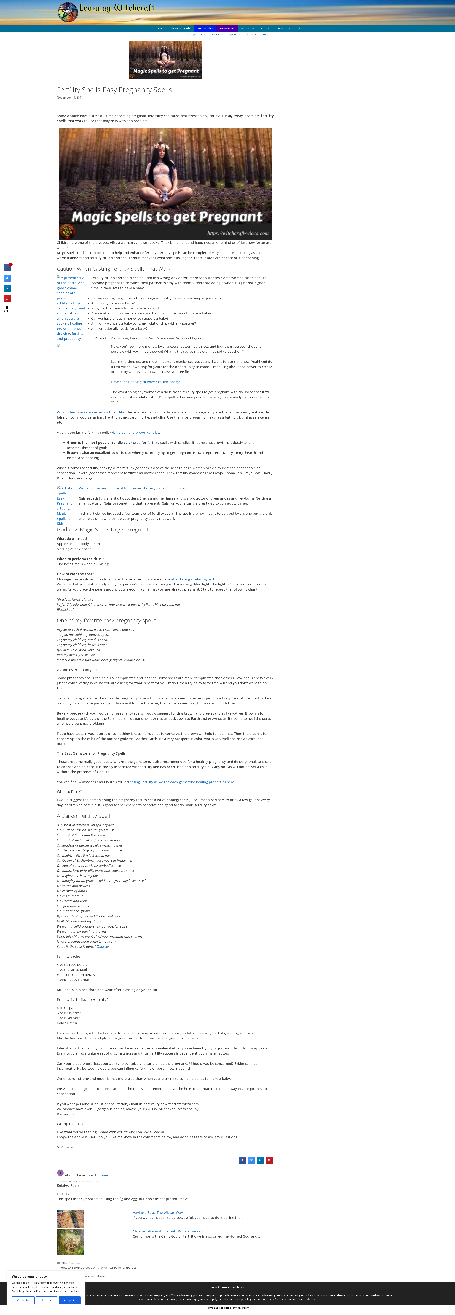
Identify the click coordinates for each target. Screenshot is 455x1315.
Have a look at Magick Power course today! (145, 381)
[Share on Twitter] (251, 1162)
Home (158, 28)
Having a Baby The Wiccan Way (158, 1212)
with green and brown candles (134, 432)
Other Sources (70, 1263)
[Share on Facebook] (242, 1162)
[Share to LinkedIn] (260, 1162)
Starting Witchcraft (195, 34)
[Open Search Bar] (299, 28)
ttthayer (101, 1175)
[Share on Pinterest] (269, 1162)
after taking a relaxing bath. (193, 579)
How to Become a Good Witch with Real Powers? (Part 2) (98, 1268)
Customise (23, 1300)
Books (266, 34)
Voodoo (251, 34)
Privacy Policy (241, 1307)
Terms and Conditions (218, 1307)
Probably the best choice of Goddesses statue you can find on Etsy (132, 488)
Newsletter (227, 28)
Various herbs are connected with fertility (90, 412)
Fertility (63, 1193)
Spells (233, 34)
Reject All (46, 1300)
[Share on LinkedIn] (7, 291)
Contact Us (283, 28)
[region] (46, 1289)
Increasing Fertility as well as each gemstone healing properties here (178, 782)
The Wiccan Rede (179, 28)
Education (217, 34)
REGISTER (247, 28)
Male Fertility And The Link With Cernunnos (168, 1231)
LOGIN (265, 28)
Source (102, 946)
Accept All (69, 1300)
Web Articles (205, 28)
